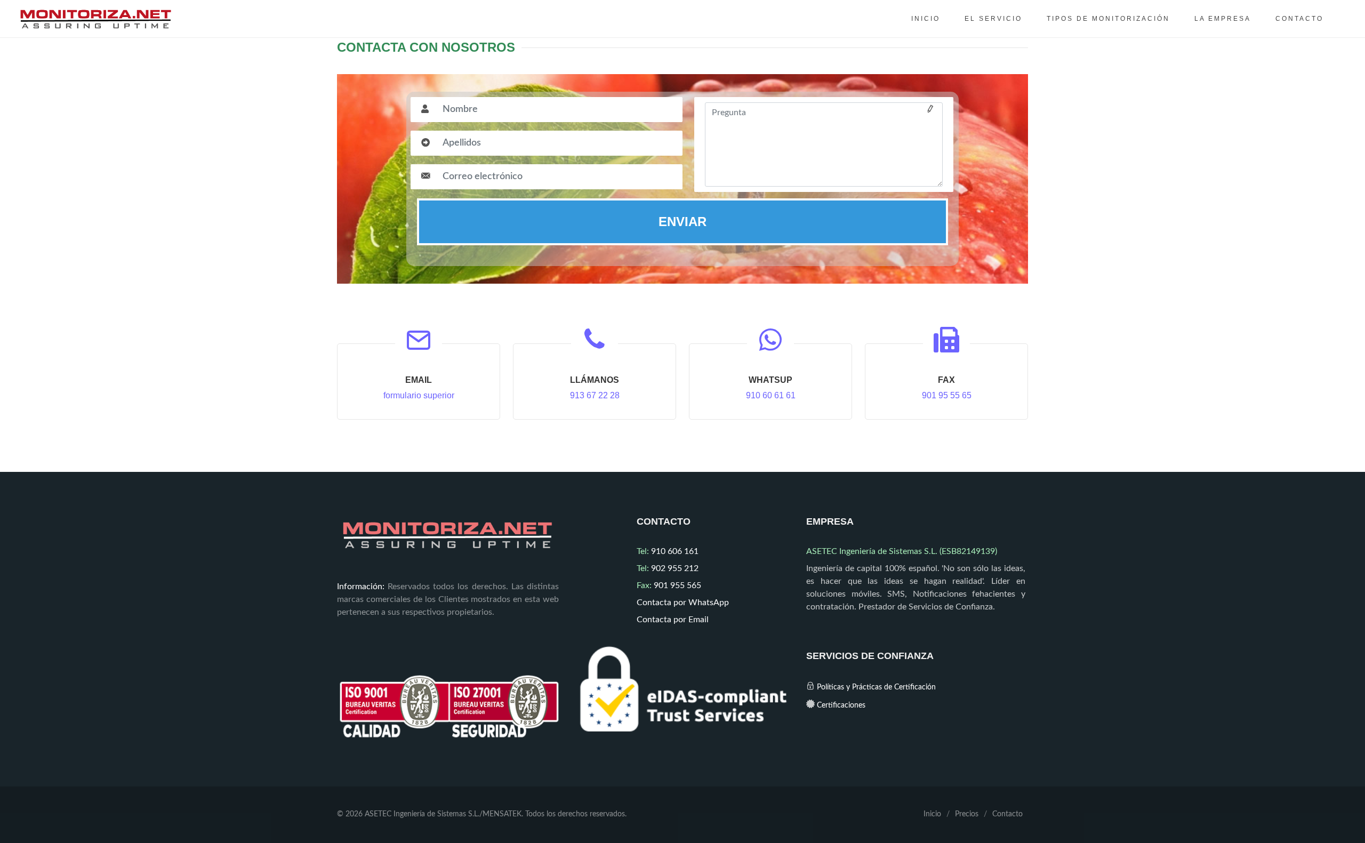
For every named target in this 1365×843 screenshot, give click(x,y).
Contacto (1007, 814)
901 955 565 (669, 585)
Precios (966, 814)
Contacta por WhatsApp (683, 602)
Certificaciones (841, 705)
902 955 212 (667, 568)
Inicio (932, 814)
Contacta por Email (673, 619)
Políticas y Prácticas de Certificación (876, 687)
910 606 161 (667, 551)
